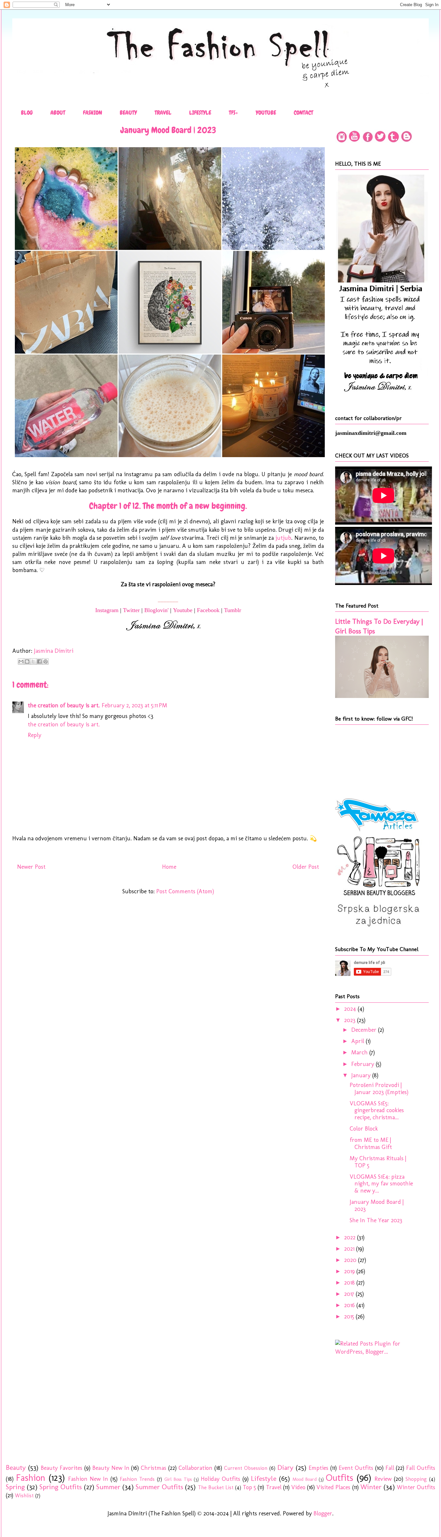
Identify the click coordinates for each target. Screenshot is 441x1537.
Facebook (208, 610)
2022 (350, 1237)
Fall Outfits (420, 1467)
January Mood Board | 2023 (377, 1205)
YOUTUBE (266, 112)
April (358, 1041)
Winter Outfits (416, 1487)
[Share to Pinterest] (45, 661)
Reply (34, 735)
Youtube (182, 610)
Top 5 (249, 1487)
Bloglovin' (156, 610)
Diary (285, 1467)
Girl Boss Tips (177, 1479)
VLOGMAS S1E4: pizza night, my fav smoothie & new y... (381, 1183)
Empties (318, 1467)
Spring (15, 1487)
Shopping (416, 1479)
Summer (108, 1487)
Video (298, 1487)
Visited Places (333, 1487)
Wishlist (24, 1495)
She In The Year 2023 (376, 1220)
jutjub (283, 537)
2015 (350, 1316)
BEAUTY (128, 112)
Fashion (30, 1477)
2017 (350, 1293)
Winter (371, 1487)
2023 (350, 1020)
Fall (389, 1467)
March (360, 1052)
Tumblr (232, 610)
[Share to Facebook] (39, 661)
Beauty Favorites (61, 1467)
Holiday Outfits (220, 1478)
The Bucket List (215, 1487)
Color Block (364, 1128)
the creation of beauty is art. (64, 705)
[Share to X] (33, 661)
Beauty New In (110, 1467)
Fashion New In (88, 1478)
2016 (350, 1305)
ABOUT (57, 112)
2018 (350, 1282)
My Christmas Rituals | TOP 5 (378, 1162)
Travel (274, 1487)
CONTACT (303, 112)
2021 (350, 1248)
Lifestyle (263, 1478)
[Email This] (21, 661)
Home (169, 866)
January (361, 1075)
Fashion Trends (137, 1479)
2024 (351, 1008)
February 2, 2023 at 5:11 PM (134, 705)
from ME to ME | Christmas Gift (371, 1143)
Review (383, 1478)
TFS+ (233, 112)
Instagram (106, 610)
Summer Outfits (159, 1487)
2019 (350, 1271)
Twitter (131, 610)
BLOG (27, 112)
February (363, 1064)
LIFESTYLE (200, 112)
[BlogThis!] (27, 661)
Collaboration (195, 1467)
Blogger (322, 1513)
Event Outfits (356, 1467)
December (364, 1029)
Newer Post (31, 866)
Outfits (339, 1477)
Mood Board (304, 1479)
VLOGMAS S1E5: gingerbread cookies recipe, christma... (377, 1110)
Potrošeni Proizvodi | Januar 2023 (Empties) (379, 1088)
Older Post (305, 866)
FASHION (92, 112)
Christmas (153, 1467)
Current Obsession (245, 1468)
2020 (351, 1260)
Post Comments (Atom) (185, 891)
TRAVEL (163, 112)
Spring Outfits (60, 1487)
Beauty (16, 1467)
